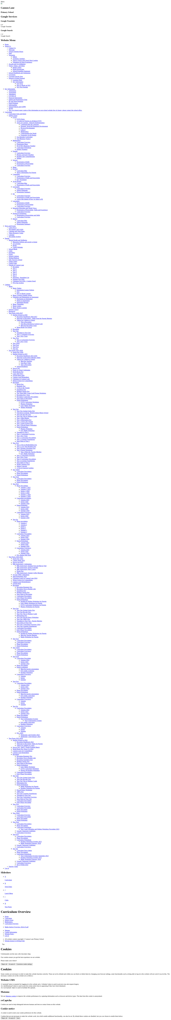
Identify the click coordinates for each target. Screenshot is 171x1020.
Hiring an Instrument (23, 301)
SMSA (15, 57)
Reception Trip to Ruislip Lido (26, 589)
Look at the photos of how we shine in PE (30, 199)
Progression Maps (22, 144)
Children (7, 284)
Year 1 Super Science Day (25, 423)
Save (18, 1018)
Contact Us (12, 48)
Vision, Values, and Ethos (17, 66)
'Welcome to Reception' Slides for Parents (30, 744)
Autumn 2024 (25, 660)
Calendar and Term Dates (17, 231)
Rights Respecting (18, 69)
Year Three (16, 343)
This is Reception (26, 322)
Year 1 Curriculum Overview (26, 434)
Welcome (12, 50)
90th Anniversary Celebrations (22, 564)
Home (7, 44)
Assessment (12, 92)
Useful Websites (18, 247)
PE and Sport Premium (16, 101)
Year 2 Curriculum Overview (26, 340)
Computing (16, 174)
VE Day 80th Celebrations (21, 575)
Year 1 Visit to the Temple (25, 422)
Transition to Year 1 (23, 432)
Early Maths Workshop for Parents (31, 603)
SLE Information (18, 82)
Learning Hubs (17, 80)
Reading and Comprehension (26, 156)
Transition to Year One (24, 333)
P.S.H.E (15, 169)
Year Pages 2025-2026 (16, 350)
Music (15, 167)
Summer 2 (24, 532)
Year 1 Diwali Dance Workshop (27, 425)
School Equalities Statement (21, 71)
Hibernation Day (22, 615)
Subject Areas (13, 115)
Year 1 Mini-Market (23, 418)
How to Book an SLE (23, 85)
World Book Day (18, 372)
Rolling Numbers (22, 149)
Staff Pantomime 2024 (20, 576)
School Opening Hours (16, 51)
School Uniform (14, 256)
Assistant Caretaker (19, 59)
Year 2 (15, 270)
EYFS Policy (21, 119)
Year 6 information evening (33, 720)
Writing (19, 158)
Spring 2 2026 (25, 493)
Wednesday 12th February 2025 (31, 736)
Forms (11, 254)
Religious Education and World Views (25, 208)
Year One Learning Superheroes (27, 626)
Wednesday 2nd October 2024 (30, 735)
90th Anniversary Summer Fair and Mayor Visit (31, 566)
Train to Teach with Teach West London (25, 60)
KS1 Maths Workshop (28, 430)
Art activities (17, 244)
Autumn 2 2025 (25, 489)
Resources (12, 311)
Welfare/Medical (14, 258)
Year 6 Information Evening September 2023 (35, 856)
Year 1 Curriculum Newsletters (26, 438)
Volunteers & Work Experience (22, 62)
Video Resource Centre (16, 233)
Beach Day (20, 384)
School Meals (13, 249)
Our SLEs (20, 83)
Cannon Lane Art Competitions (22, 751)
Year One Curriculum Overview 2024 (28, 624)
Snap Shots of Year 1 (23, 441)
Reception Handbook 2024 (25, 742)
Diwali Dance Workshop (24, 790)
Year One (16, 331)
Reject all (4, 964)
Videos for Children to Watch (26, 320)
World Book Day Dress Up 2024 (23, 749)
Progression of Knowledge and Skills (28, 215)
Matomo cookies (11, 996)
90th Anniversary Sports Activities (27, 567)
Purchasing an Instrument (24, 299)
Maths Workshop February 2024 (31, 843)
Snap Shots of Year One (24, 623)
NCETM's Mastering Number (26, 146)
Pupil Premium (13, 103)
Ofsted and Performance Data (18, 99)
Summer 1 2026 (26, 494)
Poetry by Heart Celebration (21, 370)
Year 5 (15, 276)
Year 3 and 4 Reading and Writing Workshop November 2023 (40, 829)
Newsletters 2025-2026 (16, 229)
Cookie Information (11, 932)
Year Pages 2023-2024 (16, 738)
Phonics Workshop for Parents (30, 607)
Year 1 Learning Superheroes (26, 439)
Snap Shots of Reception (24, 398)
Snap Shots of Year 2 (23, 462)
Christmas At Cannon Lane (21, 379)
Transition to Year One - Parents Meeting (29, 621)
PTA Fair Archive (18, 283)
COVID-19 (12, 96)
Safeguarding (13, 105)
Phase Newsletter (22, 809)
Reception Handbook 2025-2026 (27, 356)
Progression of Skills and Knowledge (28, 178)
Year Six (15, 349)
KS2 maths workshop (27, 671)
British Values (17, 67)
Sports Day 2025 (18, 559)
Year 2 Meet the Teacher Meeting (31, 452)
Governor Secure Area (16, 76)
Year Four (16, 345)
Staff (10, 53)
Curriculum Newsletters (24, 471)
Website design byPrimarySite (15, 941)
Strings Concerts (22, 466)
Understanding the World (28, 133)
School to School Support (17, 78)
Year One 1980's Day (23, 619)
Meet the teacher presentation (30, 669)
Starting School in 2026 (20, 315)
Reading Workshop (27, 672)
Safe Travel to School (15, 260)
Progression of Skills (23, 162)
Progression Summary (23, 192)
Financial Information (15, 98)
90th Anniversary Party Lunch (26, 569)
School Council (13, 309)
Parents (7, 238)
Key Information (10, 89)
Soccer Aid (16, 368)
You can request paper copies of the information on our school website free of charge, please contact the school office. (45, 110)
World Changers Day (23, 464)
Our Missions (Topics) (24, 139)
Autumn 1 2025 (25, 487)
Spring (23, 678)
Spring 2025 (24, 662)
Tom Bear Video (26, 363)
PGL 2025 (20, 733)
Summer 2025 (25, 664)
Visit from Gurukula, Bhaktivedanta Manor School (32, 413)
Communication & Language (30, 124)
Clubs (10, 251)
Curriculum (8, 112)
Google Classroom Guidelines (26, 831)
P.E (14, 194)
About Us (8, 46)
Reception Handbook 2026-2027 (27, 317)
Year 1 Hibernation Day (24, 420)
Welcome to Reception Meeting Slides (28, 357)
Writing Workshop (26, 407)
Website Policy (9, 934)
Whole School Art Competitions (23, 381)
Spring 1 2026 (25, 491)
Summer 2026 (25, 503)
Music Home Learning (20, 308)
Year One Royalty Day (24, 414)
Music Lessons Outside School (22, 295)
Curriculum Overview (23, 142)
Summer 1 (24, 530)
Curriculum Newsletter (24, 658)
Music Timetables (18, 304)
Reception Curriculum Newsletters (27, 397)
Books (15, 245)
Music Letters (17, 306)
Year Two (16, 338)
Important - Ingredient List (21, 277)
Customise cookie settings (24, 964)
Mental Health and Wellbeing (18, 240)
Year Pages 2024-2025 (16, 557)
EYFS (15, 117)
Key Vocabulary (22, 180)
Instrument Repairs (22, 302)
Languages (16, 201)
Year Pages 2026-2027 (16, 313)
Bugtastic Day (21, 386)
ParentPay (12, 252)
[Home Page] (1, 3)
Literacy (23, 130)
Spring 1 (23, 526)
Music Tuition (17, 288)
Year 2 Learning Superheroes (26, 461)
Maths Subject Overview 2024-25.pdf (16, 927)
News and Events (10, 226)
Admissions (12, 91)
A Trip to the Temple (23, 388)
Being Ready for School (24, 327)
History (15, 219)
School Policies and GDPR (17, 107)
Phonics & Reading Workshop (30, 770)
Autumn (23, 676)
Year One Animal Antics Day (26, 411)
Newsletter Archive (15, 236)
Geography (16, 187)
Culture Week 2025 (19, 560)
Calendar (11, 235)
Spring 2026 (24, 502)
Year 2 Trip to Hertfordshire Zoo (27, 445)
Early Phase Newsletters (24, 598)
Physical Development (28, 128)
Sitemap (7, 930)
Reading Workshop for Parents (30, 788)
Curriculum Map (22, 171)
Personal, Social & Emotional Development (34, 126)
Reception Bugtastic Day (24, 587)
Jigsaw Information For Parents (26, 172)
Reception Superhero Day (25, 760)
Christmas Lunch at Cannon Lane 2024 (25, 578)
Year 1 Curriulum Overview (25, 334)
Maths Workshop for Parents (29, 637)
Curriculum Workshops (24, 147)
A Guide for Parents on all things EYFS (29, 121)
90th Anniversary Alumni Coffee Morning (30, 573)
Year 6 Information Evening (29, 719)
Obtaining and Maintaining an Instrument (25, 297)
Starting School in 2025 (20, 354)
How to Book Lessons (24, 293)
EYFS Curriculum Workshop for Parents (33, 605)
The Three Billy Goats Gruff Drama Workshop (31, 393)
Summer (23, 680)
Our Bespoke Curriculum (24, 137)
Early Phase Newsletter (24, 802)
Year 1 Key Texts (22, 336)
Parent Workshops (22, 400)
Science (15, 160)
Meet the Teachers (26, 361)
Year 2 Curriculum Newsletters (26, 459)
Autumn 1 (24, 523)
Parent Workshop (22, 505)
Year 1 (15, 268)
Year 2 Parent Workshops (24, 450)
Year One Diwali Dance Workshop (27, 617)
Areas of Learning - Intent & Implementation (31, 123)
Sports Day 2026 (18, 352)
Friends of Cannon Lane (16, 265)
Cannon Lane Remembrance (22, 582)
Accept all (12, 964)
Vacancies (12, 55)
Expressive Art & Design (28, 135)
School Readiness (22, 366)
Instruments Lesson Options (25, 290)
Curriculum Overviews (24, 512)
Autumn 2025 (25, 500)
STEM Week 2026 (18, 375)
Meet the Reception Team (29, 325)
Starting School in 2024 (20, 740)
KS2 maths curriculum (28, 696)
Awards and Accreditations (17, 64)
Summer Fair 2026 (18, 279)
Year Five (16, 347)
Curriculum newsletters (24, 498)
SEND (11, 108)
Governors (12, 75)
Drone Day (20, 571)
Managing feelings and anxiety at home (25, 242)
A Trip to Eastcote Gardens (25, 468)
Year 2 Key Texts (22, 341)
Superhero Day (21, 389)
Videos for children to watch (25, 745)
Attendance (12, 94)
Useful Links (13, 263)
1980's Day (20, 792)
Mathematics (24, 131)
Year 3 (15, 272)
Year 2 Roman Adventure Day (26, 448)
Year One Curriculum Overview (27, 797)
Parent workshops (22, 667)
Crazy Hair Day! (18, 373)
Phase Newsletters (22, 473)
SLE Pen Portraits (22, 87)
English (15, 151)
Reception (16, 267)
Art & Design (17, 181)
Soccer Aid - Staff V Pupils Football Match (26, 747)
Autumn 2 (24, 525)
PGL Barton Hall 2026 (24, 555)
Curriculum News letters (24, 850)
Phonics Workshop (26, 404)
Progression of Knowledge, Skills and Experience (32, 210)
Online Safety (13, 261)
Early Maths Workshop (28, 405)
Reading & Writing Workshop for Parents (33, 601)
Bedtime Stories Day (23, 391)
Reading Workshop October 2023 (31, 841)
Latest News (13, 228)
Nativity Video (13, 866)
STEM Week (17, 583)
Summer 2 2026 (26, 496)
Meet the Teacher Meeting (29, 635)
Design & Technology (20, 213)
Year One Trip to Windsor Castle (27, 416)
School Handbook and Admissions (19, 73)
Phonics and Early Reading (25, 155)
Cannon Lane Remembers (21, 377)
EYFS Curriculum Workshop (30, 402)
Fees (18, 292)
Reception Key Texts (23, 395)
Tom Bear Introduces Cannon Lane (32, 324)
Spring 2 (23, 528)
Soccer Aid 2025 (18, 562)
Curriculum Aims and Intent (17, 114)
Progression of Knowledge (25, 163)
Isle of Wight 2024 (22, 865)
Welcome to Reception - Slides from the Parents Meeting (34, 318)
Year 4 (15, 274)
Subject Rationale (22, 190)
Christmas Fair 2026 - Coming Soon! (24, 281)
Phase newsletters (22, 521)
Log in (7, 868)
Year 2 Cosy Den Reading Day (26, 446)
